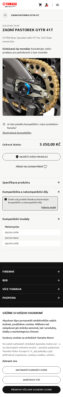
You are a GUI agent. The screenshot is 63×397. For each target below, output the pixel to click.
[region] (31, 352)
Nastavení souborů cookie (31, 369)
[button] (57, 5)
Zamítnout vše (31, 379)
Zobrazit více (9, 361)
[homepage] (9, 5)
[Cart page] (40, 5)
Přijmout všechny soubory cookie (31, 389)
